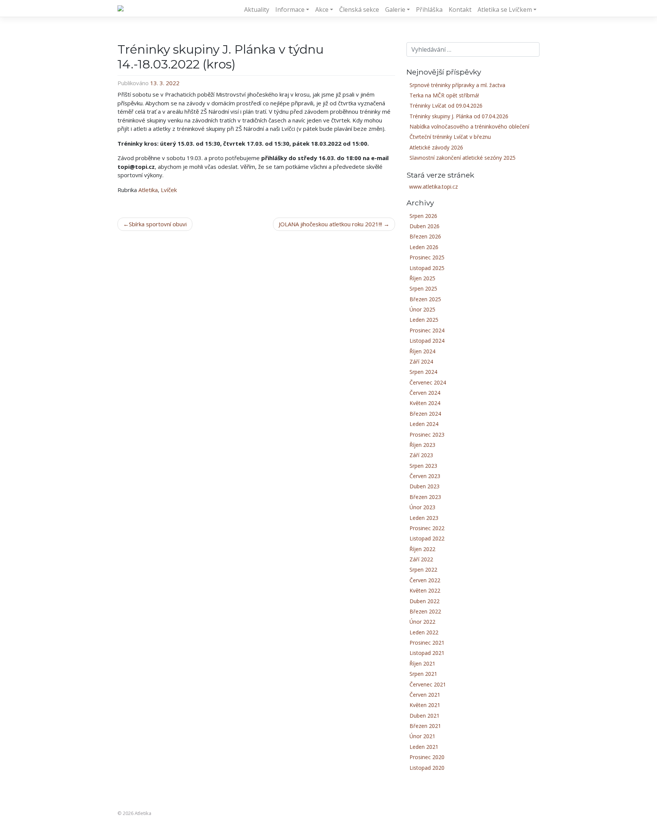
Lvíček (169, 190)
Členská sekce (359, 9)
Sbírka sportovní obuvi (158, 224)
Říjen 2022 (422, 549)
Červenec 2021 (427, 684)
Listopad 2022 (426, 538)
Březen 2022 (425, 611)
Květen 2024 (424, 403)
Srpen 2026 (423, 215)
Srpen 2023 (423, 465)
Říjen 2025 (422, 278)
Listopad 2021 (426, 652)
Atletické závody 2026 (436, 147)
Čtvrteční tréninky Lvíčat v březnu (450, 136)
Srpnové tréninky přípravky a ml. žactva (457, 85)
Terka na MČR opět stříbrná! (444, 95)
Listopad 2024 (426, 340)
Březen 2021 (425, 725)
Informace (290, 9)
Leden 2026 (423, 247)
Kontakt (460, 9)
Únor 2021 (422, 736)
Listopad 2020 (426, 767)
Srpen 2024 (423, 371)
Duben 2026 (424, 226)
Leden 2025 (423, 319)
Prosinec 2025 (426, 257)
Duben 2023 (424, 486)
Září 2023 (421, 455)
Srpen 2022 (423, 569)
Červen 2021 (424, 694)
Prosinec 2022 (426, 528)
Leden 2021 (423, 746)
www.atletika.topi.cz (433, 186)
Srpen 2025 (423, 288)
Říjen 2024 (422, 351)
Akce (321, 9)
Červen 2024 (424, 392)
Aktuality (256, 9)
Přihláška (429, 9)
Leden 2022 (423, 632)
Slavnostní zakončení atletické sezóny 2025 (462, 157)
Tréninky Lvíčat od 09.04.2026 (445, 105)
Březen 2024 (425, 413)
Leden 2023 (423, 517)
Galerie (395, 9)
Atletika (148, 190)
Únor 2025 (422, 309)
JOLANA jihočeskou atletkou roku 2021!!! (330, 224)
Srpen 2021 (423, 673)
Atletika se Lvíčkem (505, 9)
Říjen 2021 (422, 663)
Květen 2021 (424, 705)
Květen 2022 (424, 590)
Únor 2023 (422, 507)
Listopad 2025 (426, 268)
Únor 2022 (422, 621)
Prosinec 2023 (426, 434)
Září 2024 (421, 361)
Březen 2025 (425, 299)
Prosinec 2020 (426, 757)
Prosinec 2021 (426, 642)
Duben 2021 (424, 715)
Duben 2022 (424, 601)
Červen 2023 (424, 476)
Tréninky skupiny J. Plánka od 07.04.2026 (458, 116)
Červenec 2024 (427, 382)
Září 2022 (421, 559)
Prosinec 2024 (426, 330)
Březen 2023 (425, 496)
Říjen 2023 (422, 444)
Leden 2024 (423, 423)
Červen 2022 (424, 580)
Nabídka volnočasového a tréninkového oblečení (469, 126)
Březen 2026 (425, 236)
